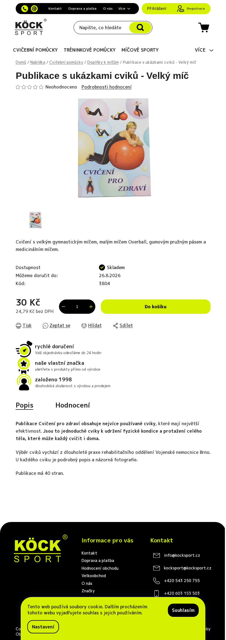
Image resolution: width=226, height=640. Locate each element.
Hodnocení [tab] (72, 405)
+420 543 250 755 (182, 580)
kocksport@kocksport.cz (187, 568)
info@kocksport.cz (182, 555)
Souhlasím (183, 610)
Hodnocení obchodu (100, 568)
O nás (108, 8)
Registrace (196, 8)
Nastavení (43, 627)
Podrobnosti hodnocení (107, 87)
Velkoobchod (94, 575)
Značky (88, 590)
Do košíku (155, 307)
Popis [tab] (24, 405)
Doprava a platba (82, 8)
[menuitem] (35, 50)
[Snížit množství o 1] (63, 307)
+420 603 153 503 (182, 593)
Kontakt (55, 8)
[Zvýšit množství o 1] (91, 307)
